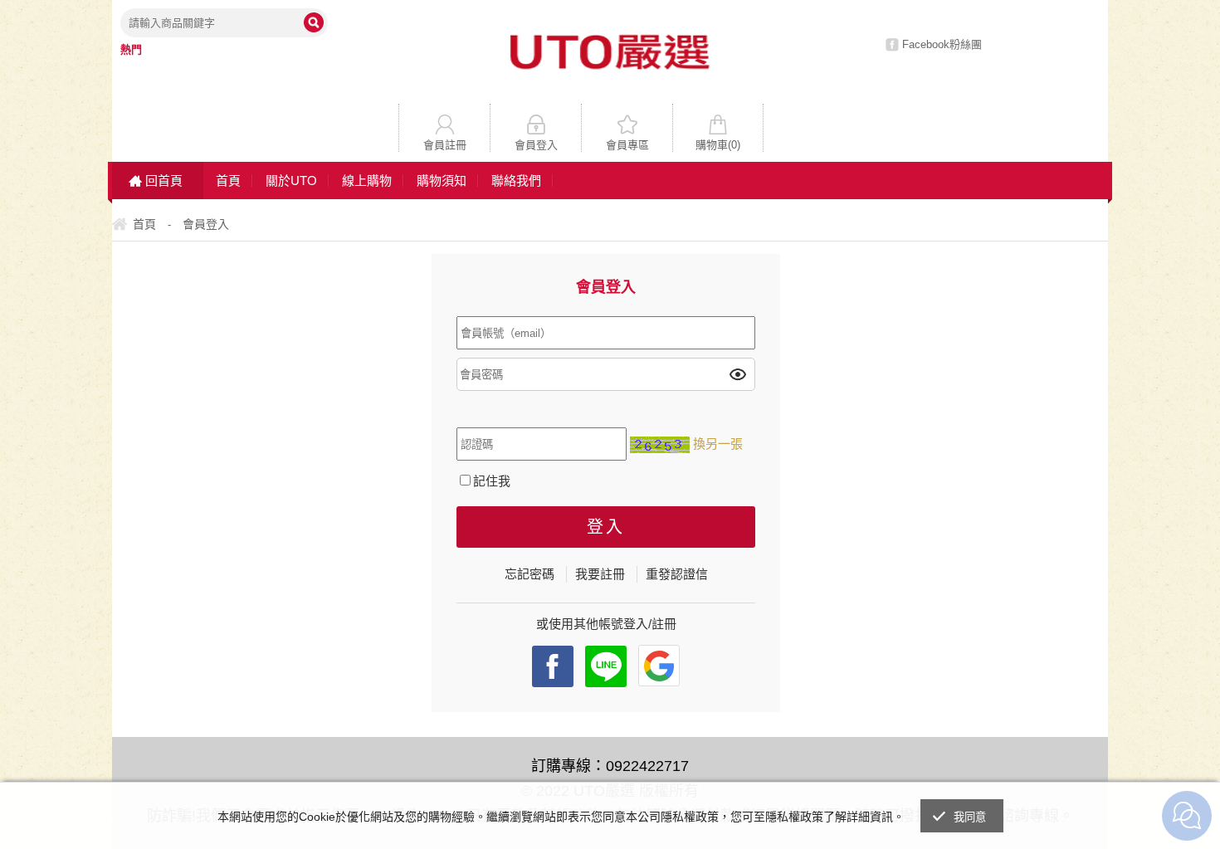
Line (606, 666)
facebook (552, 666)
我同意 (970, 817)
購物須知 (441, 180)
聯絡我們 (516, 180)
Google (659, 665)
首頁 (228, 180)
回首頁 (164, 180)
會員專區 (627, 145)
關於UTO (291, 180)
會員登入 (536, 145)
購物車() (717, 145)
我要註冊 (600, 574)
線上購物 (367, 180)
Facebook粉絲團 (942, 44)
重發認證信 (677, 574)
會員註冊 (444, 145)
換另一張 (718, 444)
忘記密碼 (529, 574)
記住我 (491, 481)
